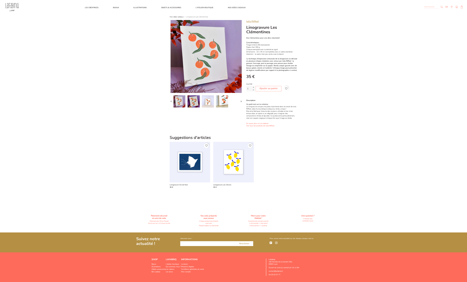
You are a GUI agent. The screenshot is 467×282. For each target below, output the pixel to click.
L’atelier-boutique (172, 264)
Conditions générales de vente (192, 269)
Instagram (276, 243)
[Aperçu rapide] (207, 186)
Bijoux (116, 8)
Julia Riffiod (252, 21)
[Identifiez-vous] (456, 9)
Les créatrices (92, 8)
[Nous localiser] (451, 9)
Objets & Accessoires (171, 8)
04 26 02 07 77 (274, 275)
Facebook (271, 243)
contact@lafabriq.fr (276, 271)
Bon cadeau (156, 272)
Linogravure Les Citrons (222, 185)
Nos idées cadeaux (237, 8)
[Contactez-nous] (446, 7)
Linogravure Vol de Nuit (179, 185)
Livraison (184, 264)
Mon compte (186, 272)
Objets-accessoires (159, 269)
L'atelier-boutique (204, 8)
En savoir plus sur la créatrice (257, 123)
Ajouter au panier (268, 88)
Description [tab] (250, 100)
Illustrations (140, 8)
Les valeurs (170, 269)
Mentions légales (187, 267)
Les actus (169, 272)
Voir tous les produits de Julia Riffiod (260, 126)
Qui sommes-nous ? (173, 267)
